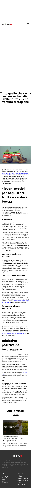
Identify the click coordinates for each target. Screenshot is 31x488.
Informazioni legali (23, 478)
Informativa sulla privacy (22, 481)
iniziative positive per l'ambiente (14, 373)
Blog (3, 480)
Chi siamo (5, 482)
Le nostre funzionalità (5, 476)
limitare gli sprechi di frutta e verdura (13, 333)
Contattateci (21, 484)
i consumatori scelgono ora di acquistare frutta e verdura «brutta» (15, 173)
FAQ (3, 474)
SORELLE (19, 476)
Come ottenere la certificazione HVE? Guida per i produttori (14, 438)
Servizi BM (20, 474)
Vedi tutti (16, 415)
